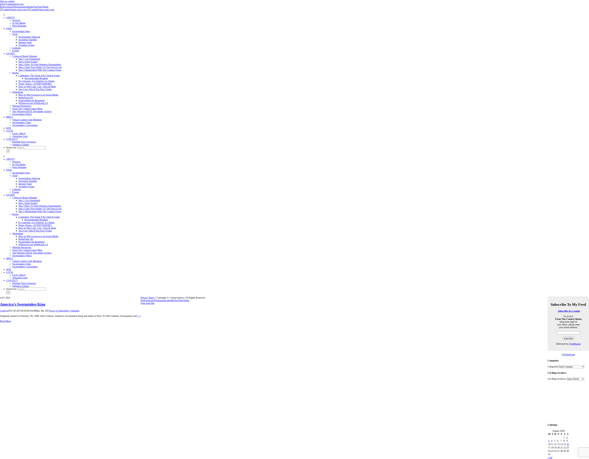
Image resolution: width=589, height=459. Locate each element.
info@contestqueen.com (11, 4)
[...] (139, 316)
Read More (5, 321)
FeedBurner (575, 344)
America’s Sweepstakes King (22, 304)
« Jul (550, 457)
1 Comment (73, 310)
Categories (553, 366)
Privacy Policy (148, 297)
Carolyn (4, 310)
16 (567, 444)
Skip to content (7, 1)
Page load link (147, 303)
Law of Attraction (58, 310)
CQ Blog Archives (557, 379)
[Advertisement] (568, 401)
